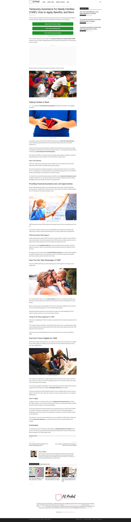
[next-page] (32, 484)
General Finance (60, 2)
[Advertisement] (53, 55)
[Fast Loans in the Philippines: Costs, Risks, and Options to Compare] (36, 472)
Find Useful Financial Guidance (52, 33)
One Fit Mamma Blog (87, 519)
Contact (94, 519)
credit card (92, 505)
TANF (30, 105)
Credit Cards (50, 2)
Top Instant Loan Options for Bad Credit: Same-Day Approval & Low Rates (68, 480)
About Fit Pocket (79, 519)
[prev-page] (30, 484)
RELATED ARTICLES (34, 464)
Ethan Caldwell (42, 451)
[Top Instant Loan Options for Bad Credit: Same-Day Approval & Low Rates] (69, 472)
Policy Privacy (99, 519)
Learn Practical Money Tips (52, 28)
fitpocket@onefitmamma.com (68, 512)
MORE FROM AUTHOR (45, 464)
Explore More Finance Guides (53, 24)
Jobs (68, 2)
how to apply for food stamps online (72, 505)
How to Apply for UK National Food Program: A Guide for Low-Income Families (66, 444)
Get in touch (89, 507)
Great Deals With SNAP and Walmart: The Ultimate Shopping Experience (38, 444)
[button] (100, 2)
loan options (41, 506)
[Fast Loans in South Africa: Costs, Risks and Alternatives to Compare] (52, 472)
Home (43, 2)
